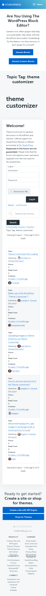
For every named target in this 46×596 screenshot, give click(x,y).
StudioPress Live (13, 579)
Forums (30, 227)
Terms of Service (31, 544)
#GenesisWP (13, 568)
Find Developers (13, 560)
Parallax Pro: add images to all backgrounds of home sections (21, 426)
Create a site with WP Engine (23, 510)
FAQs (31, 568)
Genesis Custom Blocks (23, 61)
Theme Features (13, 549)
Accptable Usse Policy (31, 547)
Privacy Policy (31, 552)
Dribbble (13, 590)
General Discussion (16, 261)
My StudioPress (26, 145)
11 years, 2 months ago (18, 321)
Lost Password (21, 205)
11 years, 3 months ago (18, 367)
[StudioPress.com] (11, 4)
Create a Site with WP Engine (13, 542)
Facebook (13, 585)
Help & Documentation (31, 564)
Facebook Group (13, 565)
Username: (13, 170)
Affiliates (31, 574)
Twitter (13, 587)
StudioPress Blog (31, 560)
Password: (13, 180)
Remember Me (20, 191)
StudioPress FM (13, 582)
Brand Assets (31, 541)
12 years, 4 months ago (18, 455)
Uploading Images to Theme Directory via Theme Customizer (21, 338)
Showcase (13, 554)
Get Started (13, 552)
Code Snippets (31, 571)
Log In (32, 199)
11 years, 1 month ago (18, 279)
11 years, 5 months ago (18, 409)
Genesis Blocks (23, 52)
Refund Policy (31, 554)
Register (11, 205)
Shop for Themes (23, 517)
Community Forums (15, 227)
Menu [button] (39, 4)
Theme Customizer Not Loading (23, 254)
